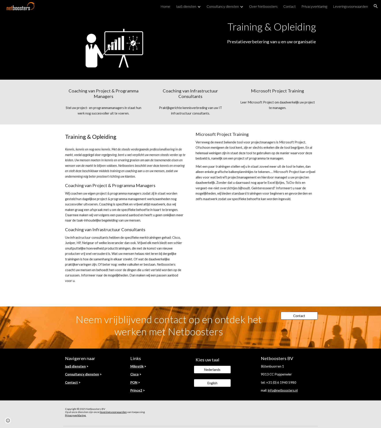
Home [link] (165, 6)
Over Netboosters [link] (263, 6)
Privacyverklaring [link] (314, 6)
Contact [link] (289, 6)
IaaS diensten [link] (186, 6)
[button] (375, 6)
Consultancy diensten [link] (223, 6)
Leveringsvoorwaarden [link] (350, 6)
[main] (245, 27)
